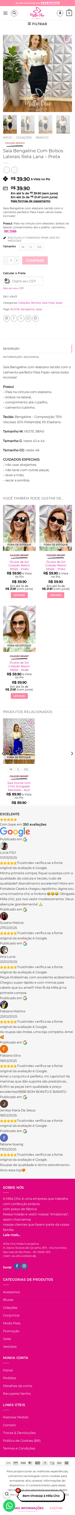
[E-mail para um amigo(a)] (28, 318)
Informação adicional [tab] (21, 356)
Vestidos (10, 1347)
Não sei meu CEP (13, 288)
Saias (59, 302)
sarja (39, 309)
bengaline (28, 309)
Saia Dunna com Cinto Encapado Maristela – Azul (19, 786)
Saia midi (48, 302)
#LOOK (15, 309)
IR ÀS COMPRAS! (50, 3)
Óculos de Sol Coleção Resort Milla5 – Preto (19, 565)
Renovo (42, 137)
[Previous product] (14, 170)
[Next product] (6, 170)
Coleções (24, 137)
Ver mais (10, 231)
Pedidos (9, 1378)
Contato (9, 1425)
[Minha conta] (60, 13)
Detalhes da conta (17, 1386)
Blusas (8, 1300)
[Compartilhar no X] (21, 318)
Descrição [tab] (11, 348)
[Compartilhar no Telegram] (35, 318)
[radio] (23, 247)
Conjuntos (11, 1315)
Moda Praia (11, 1323)
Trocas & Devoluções (19, 1433)
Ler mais (19, 595)
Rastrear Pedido (16, 1417)
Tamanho (9, 246)
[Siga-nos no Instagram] (24, 1266)
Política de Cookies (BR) (22, 1441)
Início (7, 137)
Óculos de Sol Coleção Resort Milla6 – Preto (55, 565)
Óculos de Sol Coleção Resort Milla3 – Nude (19, 666)
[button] (5, 13)
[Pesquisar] (6, 1494)
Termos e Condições (19, 1448)
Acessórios (11, 1292)
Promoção (11, 1331)
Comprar (35, 260)
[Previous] (9, 73)
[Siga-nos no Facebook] (17, 1266)
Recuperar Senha (17, 1394)
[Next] (65, 73)
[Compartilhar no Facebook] (14, 318)
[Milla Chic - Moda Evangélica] (37, 13)
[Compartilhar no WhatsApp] (6, 318)
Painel (8, 1370)
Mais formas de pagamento (30, 201)
